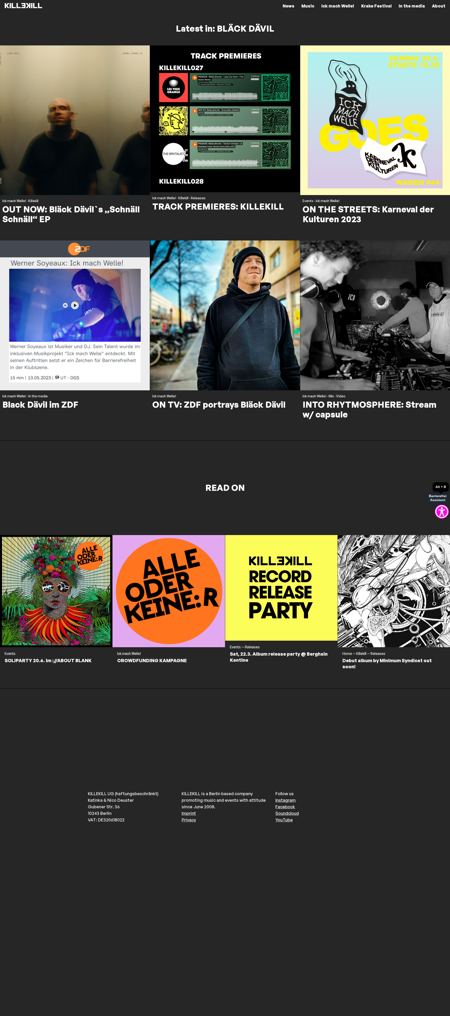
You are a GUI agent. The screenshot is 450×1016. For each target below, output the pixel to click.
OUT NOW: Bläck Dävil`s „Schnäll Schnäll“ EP (71, 214)
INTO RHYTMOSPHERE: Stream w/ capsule (369, 409)
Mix (331, 396)
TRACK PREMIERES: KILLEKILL (218, 206)
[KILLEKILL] (23, 6)
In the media (38, 396)
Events (308, 201)
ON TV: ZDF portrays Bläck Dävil (218, 404)
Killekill (33, 201)
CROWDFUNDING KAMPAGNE (152, 660)
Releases (198, 198)
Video (340, 396)
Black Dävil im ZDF (40, 404)
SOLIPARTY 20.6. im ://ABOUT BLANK (48, 660)
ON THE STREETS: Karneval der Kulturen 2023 (368, 214)
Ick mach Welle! (14, 201)
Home (347, 653)
